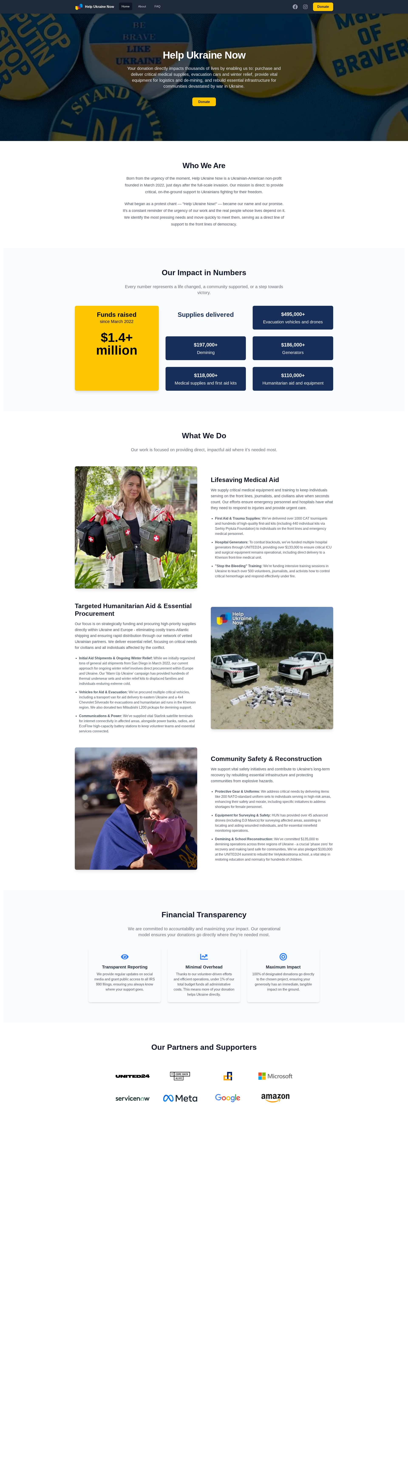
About (142, 6)
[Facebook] (295, 6)
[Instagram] (305, 6)
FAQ (157, 6)
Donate (323, 6)
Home (126, 6)
